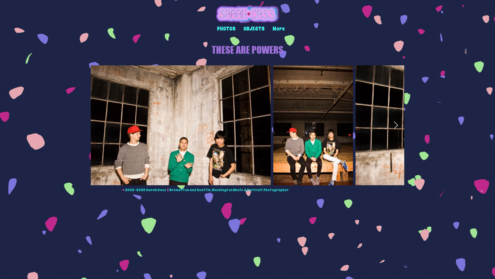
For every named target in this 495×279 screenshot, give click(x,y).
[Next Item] (395, 125)
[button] (226, 29)
